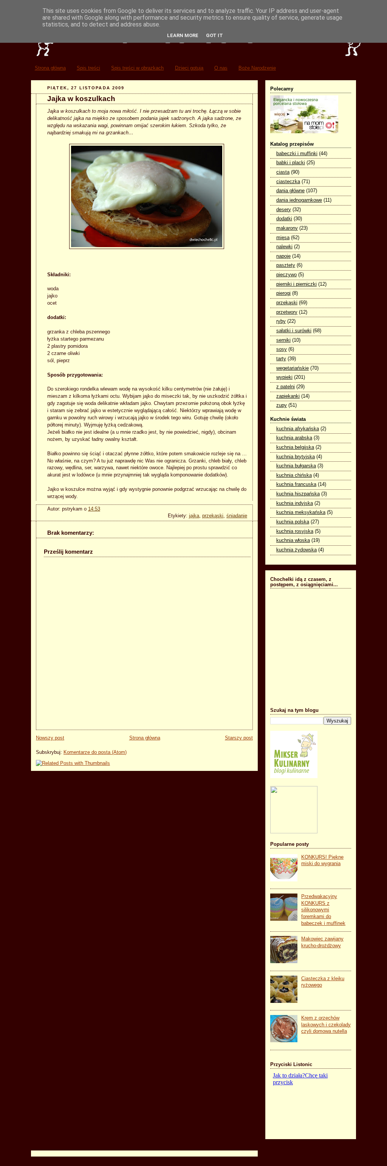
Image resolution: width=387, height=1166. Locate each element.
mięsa (282, 237)
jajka (194, 515)
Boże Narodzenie (257, 68)
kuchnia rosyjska (294, 531)
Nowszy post (50, 738)
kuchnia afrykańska (297, 428)
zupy (281, 405)
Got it (214, 35)
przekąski (212, 515)
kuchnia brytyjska (295, 456)
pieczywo (286, 274)
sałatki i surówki (293, 330)
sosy (281, 349)
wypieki (284, 377)
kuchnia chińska (294, 475)
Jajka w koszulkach (81, 99)
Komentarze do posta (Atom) (95, 752)
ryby (281, 321)
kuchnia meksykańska (300, 512)
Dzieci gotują (189, 68)
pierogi (283, 293)
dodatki (284, 218)
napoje (283, 256)
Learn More (182, 35)
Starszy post (239, 738)
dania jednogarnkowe (299, 200)
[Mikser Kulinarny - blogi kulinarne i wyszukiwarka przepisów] (293, 776)
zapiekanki (288, 396)
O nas (221, 68)
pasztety (285, 265)
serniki (283, 340)
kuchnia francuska (296, 484)
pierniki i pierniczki (296, 284)
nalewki (284, 246)
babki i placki (290, 162)
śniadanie (236, 515)
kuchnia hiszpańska (298, 494)
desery (283, 209)
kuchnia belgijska (295, 447)
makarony (287, 228)
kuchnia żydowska (296, 550)
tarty (281, 358)
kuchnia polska (292, 522)
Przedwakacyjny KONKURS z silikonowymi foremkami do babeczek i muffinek (323, 910)
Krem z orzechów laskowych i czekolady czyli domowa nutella (326, 1024)
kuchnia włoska (293, 540)
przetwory (286, 312)
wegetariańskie (292, 368)
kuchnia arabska (294, 438)
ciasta (282, 172)
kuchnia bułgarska (296, 466)
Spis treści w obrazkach (137, 68)
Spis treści (88, 68)
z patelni (285, 386)
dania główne (290, 190)
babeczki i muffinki (296, 153)
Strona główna (50, 68)
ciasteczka (288, 181)
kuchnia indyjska (294, 503)
